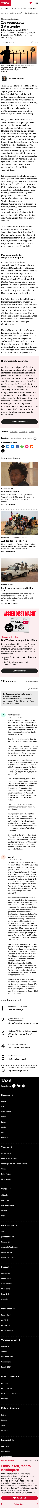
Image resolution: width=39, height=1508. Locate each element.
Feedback (5, 1446)
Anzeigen (4, 1431)
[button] (36, 3)
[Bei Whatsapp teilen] (22, 446)
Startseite (4, 13)
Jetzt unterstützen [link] (19, 422)
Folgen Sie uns (6, 1086)
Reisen (3, 1415)
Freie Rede (5, 1294)
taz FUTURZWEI (7, 1388)
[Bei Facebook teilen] (17, 446)
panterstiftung (6, 1252)
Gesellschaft (6, 1112)
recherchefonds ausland (10, 1247)
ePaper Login (6, 1457)
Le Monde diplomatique (10, 1394)
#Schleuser (13, 432)
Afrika (19, 13)
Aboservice (5, 1451)
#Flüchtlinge (23, 432)
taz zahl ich (5, 1242)
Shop (3, 1425)
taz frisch (4, 1320)
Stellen (4, 1211)
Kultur (3, 1117)
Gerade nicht (28, 1460)
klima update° (6, 1284)
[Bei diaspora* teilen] (26, 446)
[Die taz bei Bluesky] (19, 1087)
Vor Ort (4, 1352)
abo (2, 1232)
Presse (4, 1216)
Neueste (29, 682)
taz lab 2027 (6, 1367)
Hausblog (5, 1200)
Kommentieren (16, 438)
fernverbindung (7, 1279)
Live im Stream (7, 1357)
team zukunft (6, 1315)
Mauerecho (5, 1289)
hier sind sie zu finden (11, 703)
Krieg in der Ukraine (9, 1159)
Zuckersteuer (6, 1153)
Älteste (35, 682)
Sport (3, 1122)
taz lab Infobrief (7, 1330)
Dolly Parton (6, 1174)
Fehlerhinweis (27, 438)
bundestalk (5, 1273)
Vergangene (6, 1362)
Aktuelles (4, 1195)
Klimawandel (6, 1179)
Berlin (3, 1127)
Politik (12, 13)
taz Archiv (5, 1399)
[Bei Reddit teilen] (31, 446)
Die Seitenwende (7, 1205)
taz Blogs (4, 1383)
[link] (6, 8)
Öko (2, 1107)
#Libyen (31, 432)
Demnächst (5, 1346)
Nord (3, 1132)
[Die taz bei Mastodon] (14, 1087)
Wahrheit (4, 1138)
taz (6, 1080)
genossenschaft (7, 1237)
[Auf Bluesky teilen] (12, 446)
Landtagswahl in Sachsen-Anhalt (14, 1164)
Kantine (4, 1420)
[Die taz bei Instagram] (23, 1087)
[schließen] (36, 1460)
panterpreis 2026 (8, 1257)
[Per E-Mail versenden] (3, 446)
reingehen (5, 1299)
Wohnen (4, 1169)
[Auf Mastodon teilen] (7, 446)
